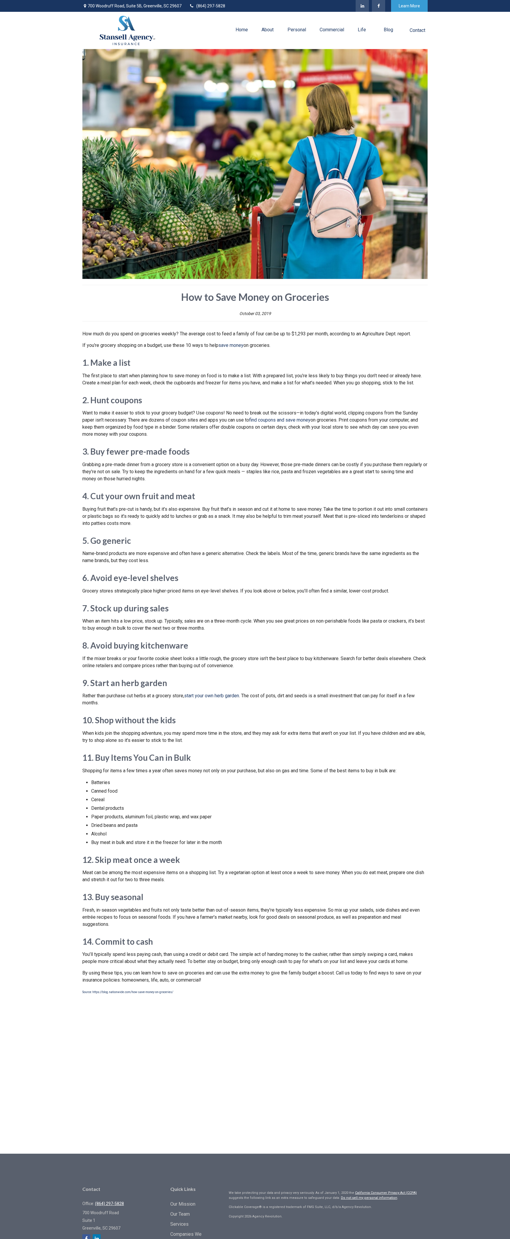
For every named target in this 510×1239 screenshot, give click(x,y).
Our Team (180, 1214)
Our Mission (182, 1204)
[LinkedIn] (362, 6)
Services (179, 1224)
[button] (241, 30)
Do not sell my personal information (369, 1198)
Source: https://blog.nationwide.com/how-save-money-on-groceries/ (127, 992)
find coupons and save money (279, 420)
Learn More (409, 6)
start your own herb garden (211, 695)
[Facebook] (378, 6)
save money (230, 345)
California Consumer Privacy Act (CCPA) (386, 1193)
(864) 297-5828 (210, 6)
